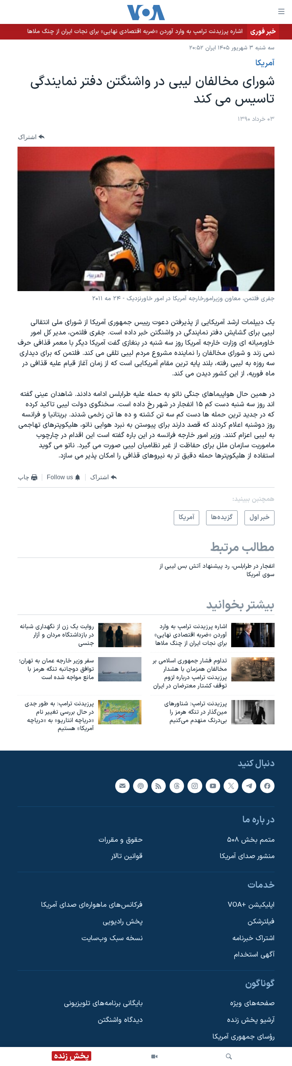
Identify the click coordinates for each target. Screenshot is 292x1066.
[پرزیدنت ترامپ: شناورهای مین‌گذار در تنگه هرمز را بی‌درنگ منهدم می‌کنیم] (253, 712)
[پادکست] (140, 786)
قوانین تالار (127, 856)
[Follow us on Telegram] (249, 786)
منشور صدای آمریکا (247, 856)
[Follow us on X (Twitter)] (231, 786)
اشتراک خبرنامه (253, 938)
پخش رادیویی (123, 922)
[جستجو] (228, 1056)
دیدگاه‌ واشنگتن (120, 1020)
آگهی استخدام (254, 955)
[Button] (31, 137)
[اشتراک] (122, 786)
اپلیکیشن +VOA (251, 905)
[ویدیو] (154, 1056)
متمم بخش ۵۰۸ (251, 840)
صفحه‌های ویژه (252, 1004)
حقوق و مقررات (120, 840)
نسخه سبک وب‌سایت (112, 938)
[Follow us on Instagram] (194, 786)
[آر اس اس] (158, 786)
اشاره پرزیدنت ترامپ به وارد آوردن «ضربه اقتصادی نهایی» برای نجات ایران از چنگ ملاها (135, 31)
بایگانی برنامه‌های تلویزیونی (103, 1004)
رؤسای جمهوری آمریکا (244, 1037)
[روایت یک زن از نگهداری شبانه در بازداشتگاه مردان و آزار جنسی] (119, 635)
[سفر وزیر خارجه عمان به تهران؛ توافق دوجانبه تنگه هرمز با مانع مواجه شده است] (119, 669)
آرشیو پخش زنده (251, 1020)
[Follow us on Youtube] (213, 786)
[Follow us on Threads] (177, 786)
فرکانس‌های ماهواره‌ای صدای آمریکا (92, 905)
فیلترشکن (261, 922)
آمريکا (265, 63)
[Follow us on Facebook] (267, 786)
